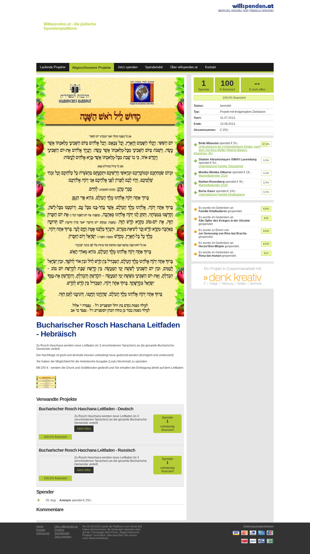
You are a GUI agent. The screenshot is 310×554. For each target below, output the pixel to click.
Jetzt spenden (128, 67)
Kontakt (210, 67)
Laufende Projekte (52, 67)
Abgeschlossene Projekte (91, 67)
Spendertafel (154, 67)
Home (39, 526)
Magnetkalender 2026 (213, 175)
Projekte (59, 529)
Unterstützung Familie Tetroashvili (221, 166)
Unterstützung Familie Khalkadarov (222, 194)
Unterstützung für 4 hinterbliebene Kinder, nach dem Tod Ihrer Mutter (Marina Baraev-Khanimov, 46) (227, 150)
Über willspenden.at (184, 67)
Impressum (43, 533)
